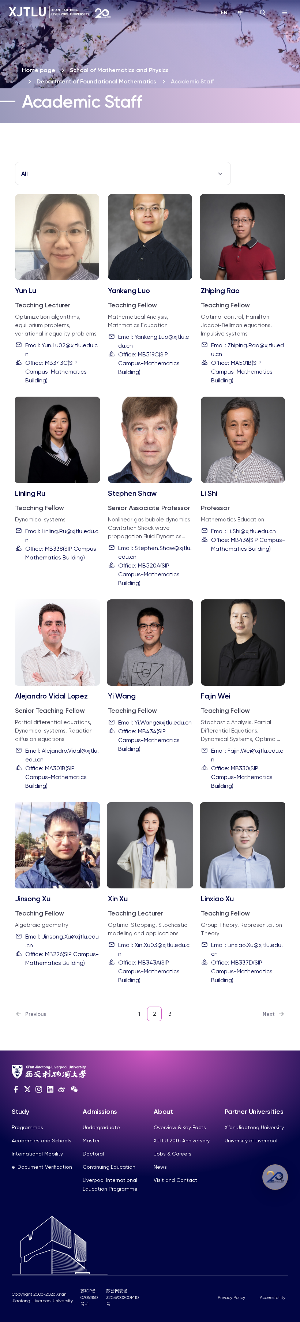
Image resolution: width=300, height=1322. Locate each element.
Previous (35, 1014)
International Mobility (37, 1154)
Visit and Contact (175, 1180)
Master (91, 1140)
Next (269, 1014)
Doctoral (93, 1154)
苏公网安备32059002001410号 (122, 1297)
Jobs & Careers (172, 1154)
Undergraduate (101, 1127)
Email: (61, 349)
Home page (38, 70)
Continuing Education (109, 1167)
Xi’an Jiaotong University (254, 1127)
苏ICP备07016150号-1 (89, 1297)
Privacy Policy (231, 1297)
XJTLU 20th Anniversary (182, 1140)
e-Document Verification (42, 1167)
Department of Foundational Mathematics (96, 81)
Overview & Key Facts (180, 1127)
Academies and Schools (41, 1140)
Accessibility (272, 1297)
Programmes (27, 1127)
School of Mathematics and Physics (119, 70)
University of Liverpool (251, 1140)
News (160, 1167)
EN (224, 13)
